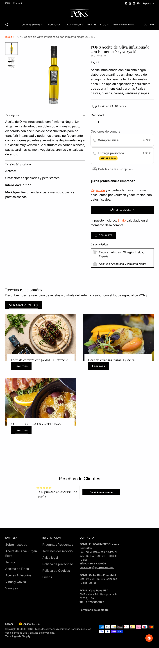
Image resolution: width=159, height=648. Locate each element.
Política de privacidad (57, 564)
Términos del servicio (57, 551)
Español (147, 3)
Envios (47, 577)
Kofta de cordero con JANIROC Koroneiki (39, 360)
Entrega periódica (111, 155)
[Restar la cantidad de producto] (93, 122)
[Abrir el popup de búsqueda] (7, 25)
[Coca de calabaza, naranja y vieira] (118, 337)
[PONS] (79, 14)
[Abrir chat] (149, 638)
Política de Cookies (56, 571)
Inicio (8, 36)
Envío (122, 220)
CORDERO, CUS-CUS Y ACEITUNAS (36, 424)
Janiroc (10, 562)
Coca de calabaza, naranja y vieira (111, 360)
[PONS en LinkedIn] (134, 3)
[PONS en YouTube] (138, 3)
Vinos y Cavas (15, 582)
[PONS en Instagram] (130, 3)
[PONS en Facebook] (126, 3)
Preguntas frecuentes (57, 544)
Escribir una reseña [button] (101, 492)
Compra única (108, 140)
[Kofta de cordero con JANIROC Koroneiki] (40, 337)
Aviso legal (50, 557)
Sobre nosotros (16, 544)
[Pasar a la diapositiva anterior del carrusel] (144, 454)
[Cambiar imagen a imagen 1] (11, 48)
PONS (30, 629)
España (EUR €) (31, 623)
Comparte (105, 235)
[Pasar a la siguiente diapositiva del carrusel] (151, 454)
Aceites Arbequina (18, 575)
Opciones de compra (105, 131)
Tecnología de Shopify (17, 636)
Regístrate (98, 190)
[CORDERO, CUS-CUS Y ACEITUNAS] (40, 401)
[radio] (94, 140)
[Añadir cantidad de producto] (103, 122)
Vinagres (11, 588)
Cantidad (97, 115)
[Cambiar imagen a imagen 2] (11, 63)
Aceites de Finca (17, 569)
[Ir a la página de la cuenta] (145, 25)
